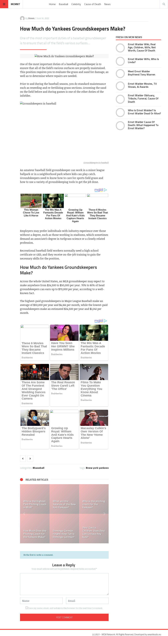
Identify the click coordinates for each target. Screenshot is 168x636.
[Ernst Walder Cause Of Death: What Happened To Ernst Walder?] (120, 125)
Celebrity (76, 4)
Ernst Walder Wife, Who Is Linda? (143, 60)
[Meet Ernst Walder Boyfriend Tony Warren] (120, 73)
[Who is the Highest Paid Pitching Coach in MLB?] (35, 499)
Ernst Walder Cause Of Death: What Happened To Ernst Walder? (143, 125)
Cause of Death (92, 4)
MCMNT (15, 4)
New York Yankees (98, 468)
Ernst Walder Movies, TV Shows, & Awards (142, 85)
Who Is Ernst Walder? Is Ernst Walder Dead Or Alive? (144, 111)
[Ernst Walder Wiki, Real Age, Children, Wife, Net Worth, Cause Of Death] (120, 48)
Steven (31, 18)
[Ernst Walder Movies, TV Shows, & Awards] (120, 85)
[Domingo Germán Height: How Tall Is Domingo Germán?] (64, 528)
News (107, 4)
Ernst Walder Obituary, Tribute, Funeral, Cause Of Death (143, 98)
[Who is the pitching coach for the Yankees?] (94, 499)
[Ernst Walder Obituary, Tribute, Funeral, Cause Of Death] (120, 99)
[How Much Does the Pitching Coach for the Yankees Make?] (35, 528)
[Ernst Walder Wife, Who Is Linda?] (120, 61)
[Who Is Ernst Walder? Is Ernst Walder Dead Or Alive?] (120, 112)
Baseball (63, 4)
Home (52, 4)
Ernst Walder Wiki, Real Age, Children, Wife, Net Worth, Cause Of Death (142, 47)
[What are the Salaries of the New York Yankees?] (64, 499)
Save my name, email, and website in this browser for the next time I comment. (65, 608)
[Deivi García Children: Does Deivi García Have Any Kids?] (94, 528)
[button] (24, 513)
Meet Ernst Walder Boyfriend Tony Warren (141, 72)
